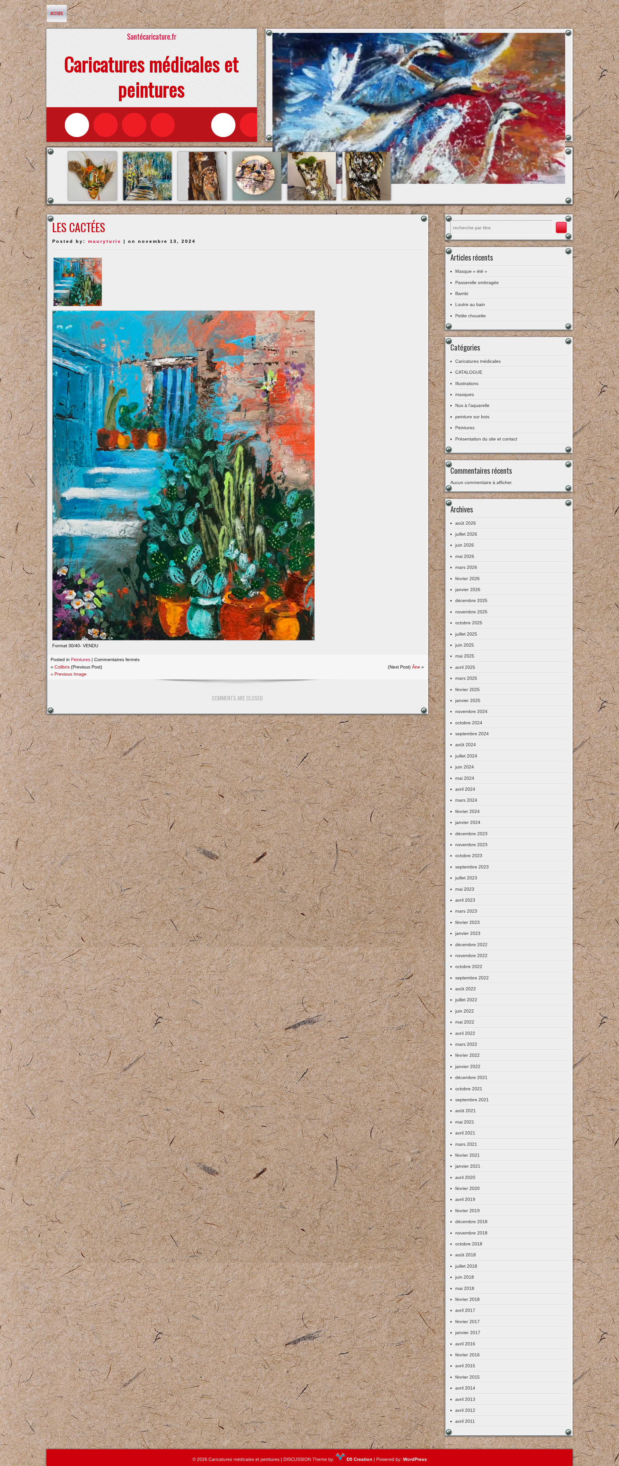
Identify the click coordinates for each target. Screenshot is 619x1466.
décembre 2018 (471, 1221)
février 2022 (467, 1055)
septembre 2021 (472, 1099)
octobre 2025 (468, 622)
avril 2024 (465, 789)
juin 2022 (464, 1011)
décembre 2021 (471, 1077)
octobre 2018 (468, 1243)
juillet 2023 (466, 877)
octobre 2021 (468, 1088)
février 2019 (467, 1210)
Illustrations (466, 383)
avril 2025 (465, 667)
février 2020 (467, 1188)
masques (464, 394)
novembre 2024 (471, 711)
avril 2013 (465, 1399)
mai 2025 (464, 656)
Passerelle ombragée (477, 282)
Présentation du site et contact (486, 438)
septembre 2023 (472, 866)
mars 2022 (466, 1044)
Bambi (461, 293)
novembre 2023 (471, 844)
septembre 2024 (472, 733)
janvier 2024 (467, 822)
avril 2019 (465, 1199)
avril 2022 (465, 1033)
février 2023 (467, 922)
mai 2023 (464, 889)
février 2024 (467, 811)
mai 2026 (464, 556)
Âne (416, 666)
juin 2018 (464, 1277)
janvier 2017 (467, 1332)
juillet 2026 (466, 534)
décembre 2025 (471, 600)
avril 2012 (465, 1410)
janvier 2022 (467, 1066)
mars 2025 (466, 678)
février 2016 (467, 1354)
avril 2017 (465, 1310)
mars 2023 (466, 911)
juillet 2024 (466, 755)
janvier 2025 (467, 700)
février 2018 (467, 1299)
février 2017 (467, 1321)
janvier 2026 (467, 589)
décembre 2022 (471, 944)
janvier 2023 (467, 933)
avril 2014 (465, 1388)
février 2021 (467, 1155)
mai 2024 (464, 778)
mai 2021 (464, 1121)
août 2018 (465, 1254)
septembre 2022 (472, 977)
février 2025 (467, 689)
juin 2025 (464, 645)
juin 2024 (464, 766)
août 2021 (465, 1110)
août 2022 (465, 988)
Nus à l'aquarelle (472, 405)
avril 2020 (465, 1177)
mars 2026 (466, 567)
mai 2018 (464, 1288)
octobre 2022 (468, 966)
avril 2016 (465, 1343)
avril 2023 (465, 900)
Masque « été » (471, 271)
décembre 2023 (471, 833)
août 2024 (465, 744)
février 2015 (467, 1377)
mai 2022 (464, 1022)
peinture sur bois (472, 416)
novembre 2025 (471, 611)
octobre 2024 (468, 722)
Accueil (56, 13)
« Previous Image (68, 674)
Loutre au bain (470, 304)
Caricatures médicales (478, 361)
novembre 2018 (471, 1232)
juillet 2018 (466, 1266)
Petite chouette (470, 315)
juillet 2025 (466, 634)
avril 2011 (465, 1421)
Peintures (80, 659)
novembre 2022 (471, 955)
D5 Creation (358, 1459)
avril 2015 (465, 1365)
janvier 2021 (467, 1166)
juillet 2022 (466, 999)
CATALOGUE (468, 372)
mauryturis (104, 241)
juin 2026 (464, 545)
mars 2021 (466, 1144)
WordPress (415, 1459)
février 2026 (467, 578)
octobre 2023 (468, 855)
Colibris (62, 666)
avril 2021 (465, 1132)
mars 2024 (466, 800)
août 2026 (465, 523)
